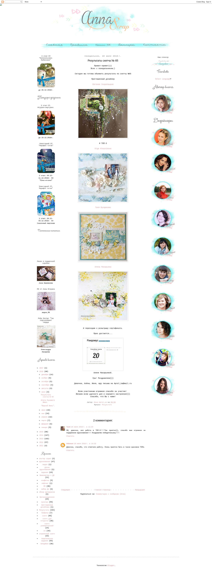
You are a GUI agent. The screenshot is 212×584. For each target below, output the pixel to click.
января (44, 427)
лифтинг (45, 483)
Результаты (107, 405)
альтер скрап (45, 459)
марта (44, 420)
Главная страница (102, 490)
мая (43, 413)
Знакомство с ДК (47, 475)
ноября (44, 378)
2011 (41, 446)
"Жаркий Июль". (48, 406)
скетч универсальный (47, 525)
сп (45, 531)
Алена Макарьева (103, 267)
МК (45, 486)
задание (44, 472)
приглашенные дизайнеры (47, 506)
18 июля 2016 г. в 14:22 (85, 444)
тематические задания (47, 540)
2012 (41, 442)
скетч (44, 516)
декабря (45, 374)
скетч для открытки (46, 520)
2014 (41, 435)
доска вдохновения (45, 468)
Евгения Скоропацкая (103, 84)
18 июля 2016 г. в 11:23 (82, 427)
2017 (41, 368)
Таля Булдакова (103, 207)
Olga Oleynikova (103, 149)
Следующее (65, 490)
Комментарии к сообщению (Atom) (111, 494)
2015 (41, 432)
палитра (44, 502)
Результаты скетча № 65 (47, 396)
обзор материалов (47, 492)
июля (43, 392)
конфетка (45, 480)
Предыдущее (140, 490)
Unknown (69, 444)
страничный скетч (47, 534)
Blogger (110, 565)
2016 (41, 371)
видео (45, 464)
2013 (41, 439)
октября (45, 381)
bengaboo (44, 544)
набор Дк (45, 489)
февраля (45, 424)
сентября (45, 385)
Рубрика (45, 513)
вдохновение (44, 462)
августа (45, 388)
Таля (68, 427)
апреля (44, 417)
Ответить (70, 436)
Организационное (47, 497)
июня (43, 410)
